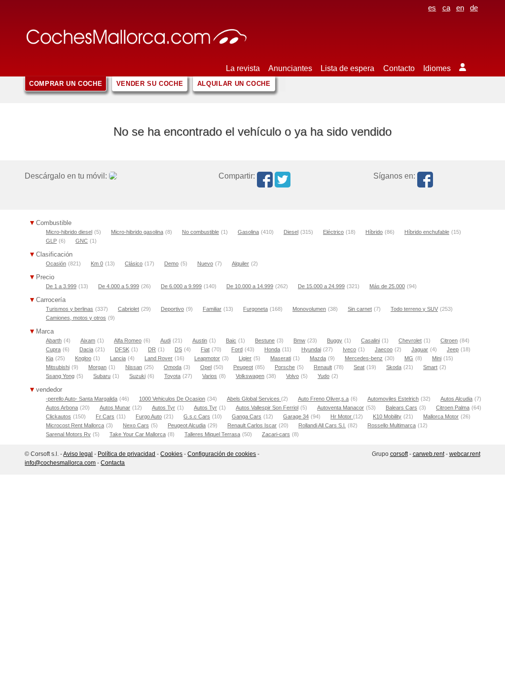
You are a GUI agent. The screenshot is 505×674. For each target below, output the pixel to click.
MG (408, 358)
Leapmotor (207, 358)
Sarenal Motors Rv (68, 434)
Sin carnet (360, 309)
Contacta (113, 462)
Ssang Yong (60, 376)
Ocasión (56, 263)
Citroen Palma (452, 408)
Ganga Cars (246, 416)
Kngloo (83, 358)
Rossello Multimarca (391, 425)
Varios (209, 376)
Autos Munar (115, 408)
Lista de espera (347, 68)
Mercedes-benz (364, 358)
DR (152, 349)
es (432, 7)
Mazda (318, 358)
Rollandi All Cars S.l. (322, 425)
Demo (171, 263)
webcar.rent (464, 453)
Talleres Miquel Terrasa (212, 434)
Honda (272, 349)
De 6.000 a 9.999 (181, 286)
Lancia (118, 358)
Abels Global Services (254, 399)
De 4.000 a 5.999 (118, 286)
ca (446, 7)
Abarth (54, 340)
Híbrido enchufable (426, 232)
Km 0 (97, 263)
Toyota (172, 376)
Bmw (299, 340)
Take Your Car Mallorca (137, 434)
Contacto (399, 68)
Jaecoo (384, 349)
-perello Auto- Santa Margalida (81, 399)
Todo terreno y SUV (414, 309)
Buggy (334, 340)
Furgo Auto (149, 416)
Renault (323, 367)
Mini (436, 358)
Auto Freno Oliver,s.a (323, 399)
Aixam (87, 340)
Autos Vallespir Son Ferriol (267, 408)
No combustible (200, 232)
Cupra (53, 349)
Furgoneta (255, 309)
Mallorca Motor (441, 416)
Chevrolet (410, 340)
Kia (49, 358)
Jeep (453, 349)
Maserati (280, 358)
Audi (165, 340)
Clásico (134, 263)
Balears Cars (401, 408)
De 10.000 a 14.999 (249, 286)
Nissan (133, 367)
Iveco (349, 349)
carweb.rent (428, 453)
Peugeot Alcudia (187, 425)
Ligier (245, 358)
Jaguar (419, 349)
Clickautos (58, 416)
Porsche (285, 367)
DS (178, 349)
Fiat (205, 349)
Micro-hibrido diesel (69, 232)
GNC (81, 241)
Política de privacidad (126, 453)
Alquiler (240, 263)
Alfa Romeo (128, 340)
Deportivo (172, 309)
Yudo (323, 376)
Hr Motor (341, 416)
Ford (237, 349)
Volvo (292, 376)
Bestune (265, 340)
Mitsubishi (58, 367)
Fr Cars (105, 416)
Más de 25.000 (387, 286)
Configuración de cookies (221, 453)
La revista (243, 68)
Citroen (449, 340)
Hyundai (311, 349)
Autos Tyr (163, 408)
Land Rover (158, 358)
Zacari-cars (276, 434)
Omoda (172, 367)
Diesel (291, 232)
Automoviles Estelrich (393, 399)
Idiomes (437, 68)
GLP (51, 241)
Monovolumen (309, 309)
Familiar (212, 309)
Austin (199, 340)
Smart (430, 367)
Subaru (101, 376)
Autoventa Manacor (340, 408)
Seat (359, 367)
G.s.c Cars (196, 416)
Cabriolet (128, 309)
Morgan (97, 367)
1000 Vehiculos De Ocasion (172, 399)
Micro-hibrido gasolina (137, 232)
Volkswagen (250, 376)
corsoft (399, 453)
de (474, 7)
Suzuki (137, 376)
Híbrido (374, 232)
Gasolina (248, 232)
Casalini (370, 340)
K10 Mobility (387, 416)
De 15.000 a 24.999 (321, 286)
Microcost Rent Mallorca (75, 425)
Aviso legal (78, 453)
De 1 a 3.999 (61, 286)
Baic (231, 340)
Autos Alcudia (456, 399)
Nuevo (205, 263)
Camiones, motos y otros (76, 318)
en (460, 7)
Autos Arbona (62, 408)
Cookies (171, 453)
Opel (206, 367)
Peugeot (243, 367)
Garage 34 (296, 416)
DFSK (122, 349)
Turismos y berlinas (69, 309)
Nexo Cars (136, 425)
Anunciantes (290, 68)
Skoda (393, 367)
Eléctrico (333, 232)
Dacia (86, 349)
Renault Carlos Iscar (252, 425)
